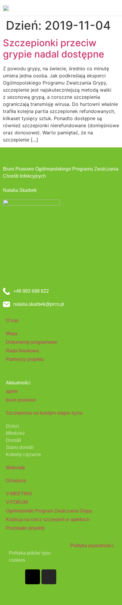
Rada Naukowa (22, 350)
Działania (16, 480)
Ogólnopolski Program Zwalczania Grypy (49, 510)
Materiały (15, 467)
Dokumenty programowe (31, 342)
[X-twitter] (32, 576)
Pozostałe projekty (25, 528)
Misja (11, 333)
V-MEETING (19, 493)
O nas (12, 320)
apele (12, 391)
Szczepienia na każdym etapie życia (44, 412)
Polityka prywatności (91, 545)
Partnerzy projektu (25, 359)
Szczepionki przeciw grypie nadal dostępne (53, 48)
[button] (115, 8)
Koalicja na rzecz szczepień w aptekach (48, 519)
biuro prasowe (21, 399)
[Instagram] (48, 576)
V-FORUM (17, 502)
